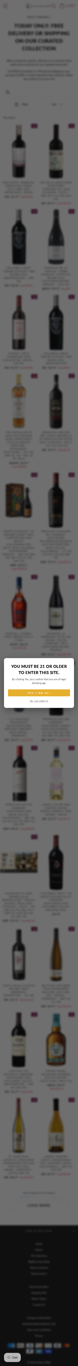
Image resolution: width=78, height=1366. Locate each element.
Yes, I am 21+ (39, 693)
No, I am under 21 (39, 701)
